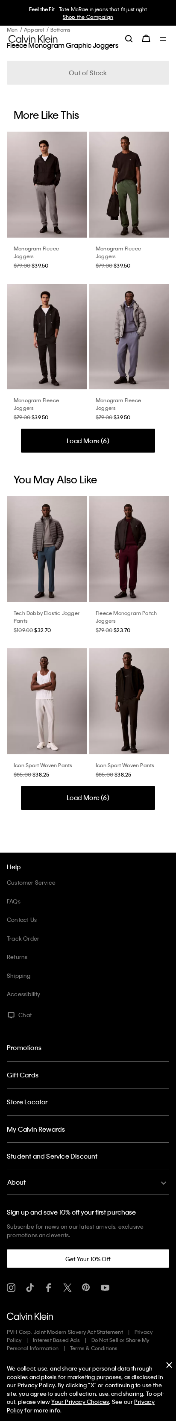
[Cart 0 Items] (146, 38)
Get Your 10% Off (88, 1258)
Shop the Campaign (87, 16)
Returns (17, 956)
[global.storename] (33, 38)
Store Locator (27, 1101)
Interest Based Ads (56, 1339)
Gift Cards (22, 1075)
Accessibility (24, 993)
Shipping (19, 975)
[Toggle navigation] (163, 39)
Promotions (24, 1047)
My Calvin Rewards (36, 1129)
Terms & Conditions (94, 1348)
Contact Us (22, 919)
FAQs (14, 901)
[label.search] (129, 38)
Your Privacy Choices (80, 1401)
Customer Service (31, 882)
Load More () (88, 440)
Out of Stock (88, 72)
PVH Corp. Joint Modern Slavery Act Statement (65, 1331)
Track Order (23, 938)
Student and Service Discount (52, 1156)
